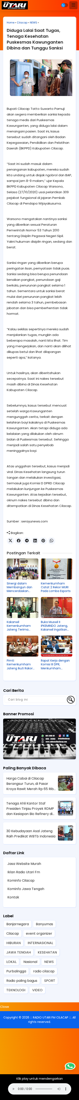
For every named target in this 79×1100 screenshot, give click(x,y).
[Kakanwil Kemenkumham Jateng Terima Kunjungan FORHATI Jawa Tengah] (22, 607)
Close (4, 1006)
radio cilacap (44, 971)
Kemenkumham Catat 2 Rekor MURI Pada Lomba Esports (56, 587)
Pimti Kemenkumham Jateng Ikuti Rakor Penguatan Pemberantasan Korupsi (20, 664)
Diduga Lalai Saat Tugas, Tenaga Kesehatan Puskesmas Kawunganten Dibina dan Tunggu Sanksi (35, 39)
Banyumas (44, 924)
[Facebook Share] (18, 540)
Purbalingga (16, 971)
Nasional (30, 961)
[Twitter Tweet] (10, 540)
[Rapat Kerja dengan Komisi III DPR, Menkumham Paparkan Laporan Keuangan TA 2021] (56, 646)
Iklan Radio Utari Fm (23, 872)
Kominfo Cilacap (21, 880)
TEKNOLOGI (15, 990)
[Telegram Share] (27, 540)
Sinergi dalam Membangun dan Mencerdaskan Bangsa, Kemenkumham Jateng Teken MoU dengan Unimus (20, 587)
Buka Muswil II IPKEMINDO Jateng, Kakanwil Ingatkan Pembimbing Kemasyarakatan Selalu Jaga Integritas (56, 626)
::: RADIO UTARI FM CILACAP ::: (50, 1017)
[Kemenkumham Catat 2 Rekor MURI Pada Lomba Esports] (56, 568)
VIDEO (37, 990)
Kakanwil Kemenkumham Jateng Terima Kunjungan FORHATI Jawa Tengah (21, 626)
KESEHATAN (47, 952)
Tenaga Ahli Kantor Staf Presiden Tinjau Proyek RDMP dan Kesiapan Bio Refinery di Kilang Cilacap (30, 808)
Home (10, 22)
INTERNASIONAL (40, 943)
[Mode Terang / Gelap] (64, 5)
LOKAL (11, 961)
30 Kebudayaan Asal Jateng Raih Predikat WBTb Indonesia (30, 834)
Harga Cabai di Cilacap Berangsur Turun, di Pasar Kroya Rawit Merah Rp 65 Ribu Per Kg (31, 784)
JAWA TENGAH (18, 952)
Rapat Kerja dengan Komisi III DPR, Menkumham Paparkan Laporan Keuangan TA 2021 (55, 664)
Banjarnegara (17, 924)
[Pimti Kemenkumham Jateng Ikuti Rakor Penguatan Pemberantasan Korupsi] (22, 646)
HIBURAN (13, 943)
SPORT (49, 980)
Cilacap (22, 22)
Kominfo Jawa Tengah (25, 888)
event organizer (39, 933)
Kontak (13, 897)
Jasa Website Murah (24, 863)
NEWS (33, 22)
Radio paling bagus (21, 980)
